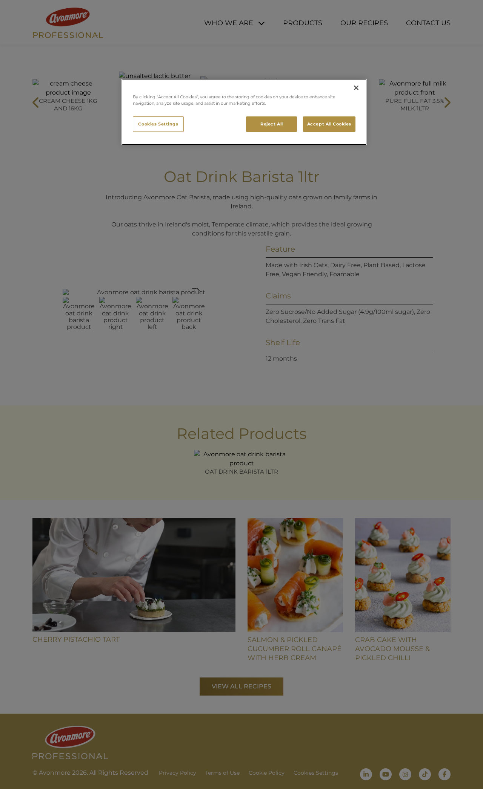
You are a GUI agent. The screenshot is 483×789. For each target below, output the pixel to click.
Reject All (271, 124)
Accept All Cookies (329, 124)
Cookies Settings (158, 124)
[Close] (356, 88)
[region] (244, 112)
